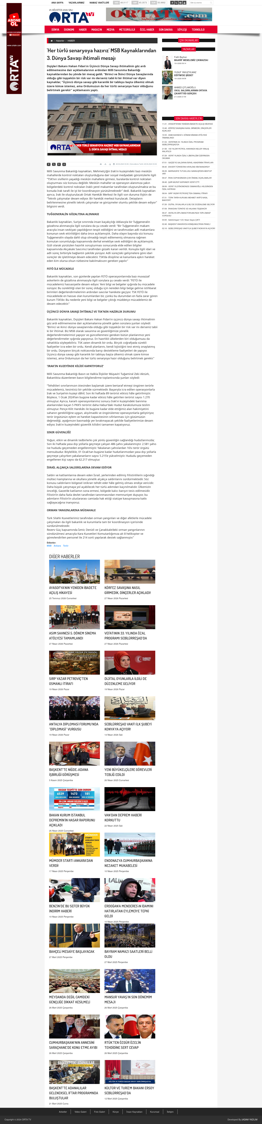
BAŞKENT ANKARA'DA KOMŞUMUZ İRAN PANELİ (186, 224)
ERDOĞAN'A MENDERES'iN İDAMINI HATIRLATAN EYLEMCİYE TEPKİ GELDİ (128, 911)
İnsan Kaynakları (134, 1111)
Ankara (57, 545)
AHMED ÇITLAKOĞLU (185, 72)
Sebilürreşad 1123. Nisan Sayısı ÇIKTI (181, 219)
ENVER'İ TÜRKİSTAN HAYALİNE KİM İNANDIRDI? (186, 166)
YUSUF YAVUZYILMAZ (185, 57)
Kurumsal (154, 1111)
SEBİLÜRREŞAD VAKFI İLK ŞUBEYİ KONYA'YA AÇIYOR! (188, 228)
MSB (49, 545)
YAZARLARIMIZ (76, 2)
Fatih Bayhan (180, 87)
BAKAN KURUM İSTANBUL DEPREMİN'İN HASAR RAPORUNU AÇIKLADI (72, 820)
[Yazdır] (101, 164)
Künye (116, 1111)
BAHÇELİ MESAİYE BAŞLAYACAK (71, 951)
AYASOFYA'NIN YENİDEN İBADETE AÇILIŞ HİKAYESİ (187, 123)
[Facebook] (48, 164)
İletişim (170, 1111)
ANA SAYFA (57, 2)
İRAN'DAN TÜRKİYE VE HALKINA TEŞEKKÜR (184, 208)
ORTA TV (26, 1119)
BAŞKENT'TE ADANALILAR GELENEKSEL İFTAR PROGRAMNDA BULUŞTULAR (73, 1093)
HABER (71, 40)
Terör (65, 545)
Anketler (63, 1111)
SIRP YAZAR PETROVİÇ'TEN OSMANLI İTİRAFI (185, 193)
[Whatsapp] (64, 164)
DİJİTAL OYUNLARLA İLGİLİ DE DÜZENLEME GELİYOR (188, 204)
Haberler (60, 40)
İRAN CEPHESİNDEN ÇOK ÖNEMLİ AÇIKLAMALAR (187, 177)
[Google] (59, 164)
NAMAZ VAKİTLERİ (99, 2)
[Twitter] (54, 164)
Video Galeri (80, 1111)
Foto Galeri (99, 1111)
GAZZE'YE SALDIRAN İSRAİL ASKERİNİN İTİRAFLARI (187, 162)
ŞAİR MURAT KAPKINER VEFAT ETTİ (180, 182)
